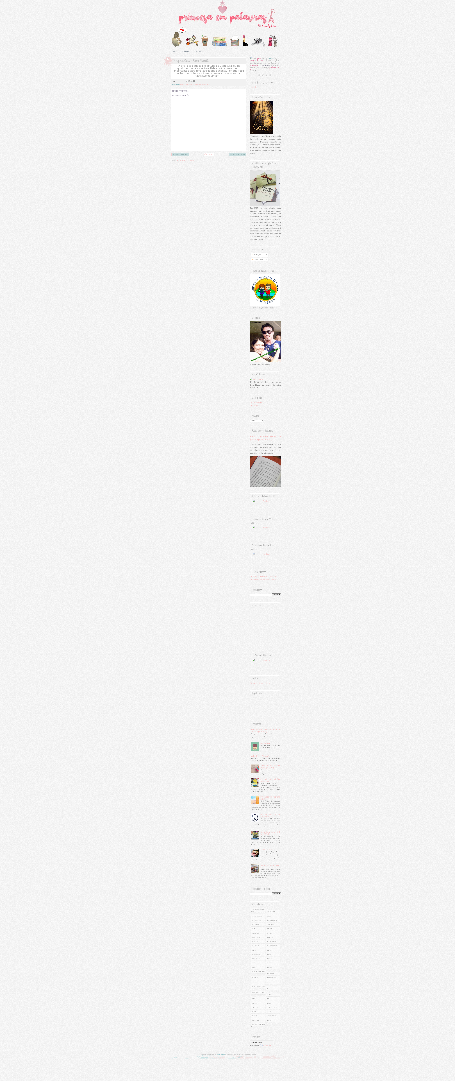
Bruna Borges (221, 1054)
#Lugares (269, 967)
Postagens (257, 255)
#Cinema (254, 929)
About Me (254, 87)
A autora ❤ (186, 51)
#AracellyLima (271, 912)
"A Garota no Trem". (266, 849)
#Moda (254, 982)
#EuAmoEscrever (272, 946)
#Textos (269, 1011)
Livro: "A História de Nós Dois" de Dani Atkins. (270, 780)
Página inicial (208, 154)
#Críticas (269, 933)
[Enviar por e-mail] (187, 81)
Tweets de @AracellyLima (260, 683)
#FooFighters (256, 954)
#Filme (254, 950)
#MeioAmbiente (271, 978)
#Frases (269, 954)
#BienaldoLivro (256, 920)
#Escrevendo (256, 937)
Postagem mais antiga (237, 154)
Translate (267, 1045)
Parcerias (199, 51)
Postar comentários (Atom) (185, 160)
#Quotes (269, 994)
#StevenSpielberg (272, 1007)
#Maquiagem (270, 973)
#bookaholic (255, 1020)
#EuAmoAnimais (271, 941)
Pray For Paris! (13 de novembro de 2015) (270, 815)
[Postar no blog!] (189, 81)
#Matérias (255, 978)
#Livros (269, 963)
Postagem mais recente (180, 154)
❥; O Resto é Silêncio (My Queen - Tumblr (264, 576)
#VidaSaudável (271, 1016)
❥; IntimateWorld (256, 402)
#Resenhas (255, 999)
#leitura (269, 1020)
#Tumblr (254, 1016)
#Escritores (255, 941)
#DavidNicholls (189, 84)
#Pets (268, 988)
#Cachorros (255, 924)
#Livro (197, 84)
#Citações (269, 929)
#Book (182, 84)
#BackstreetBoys (257, 916)
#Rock (268, 999)
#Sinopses (254, 1007)
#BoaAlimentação (272, 920)
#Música (269, 982)
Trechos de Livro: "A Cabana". (260, 756)
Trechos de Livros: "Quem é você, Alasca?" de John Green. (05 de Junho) (265, 730)
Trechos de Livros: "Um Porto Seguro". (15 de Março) (270, 766)
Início (175, 51)
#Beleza (269, 916)
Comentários (258, 259)
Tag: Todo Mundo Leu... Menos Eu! (270, 866)
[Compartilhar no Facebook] (194, 81)
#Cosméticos (255, 933)
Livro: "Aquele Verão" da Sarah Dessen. (270, 797)
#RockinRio (255, 1003)
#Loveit (254, 967)
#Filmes (269, 950)
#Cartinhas (270, 924)
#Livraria (269, 958)
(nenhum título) (265, 743)
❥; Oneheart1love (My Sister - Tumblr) (263, 580)
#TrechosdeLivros (204, 84)
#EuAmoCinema (256, 946)
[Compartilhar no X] (192, 81)
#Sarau (269, 1003)
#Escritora (270, 937)
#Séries (254, 1011)
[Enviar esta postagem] (173, 81)
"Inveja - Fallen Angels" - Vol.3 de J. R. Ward (270, 833)
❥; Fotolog (254, 405)
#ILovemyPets (256, 958)
